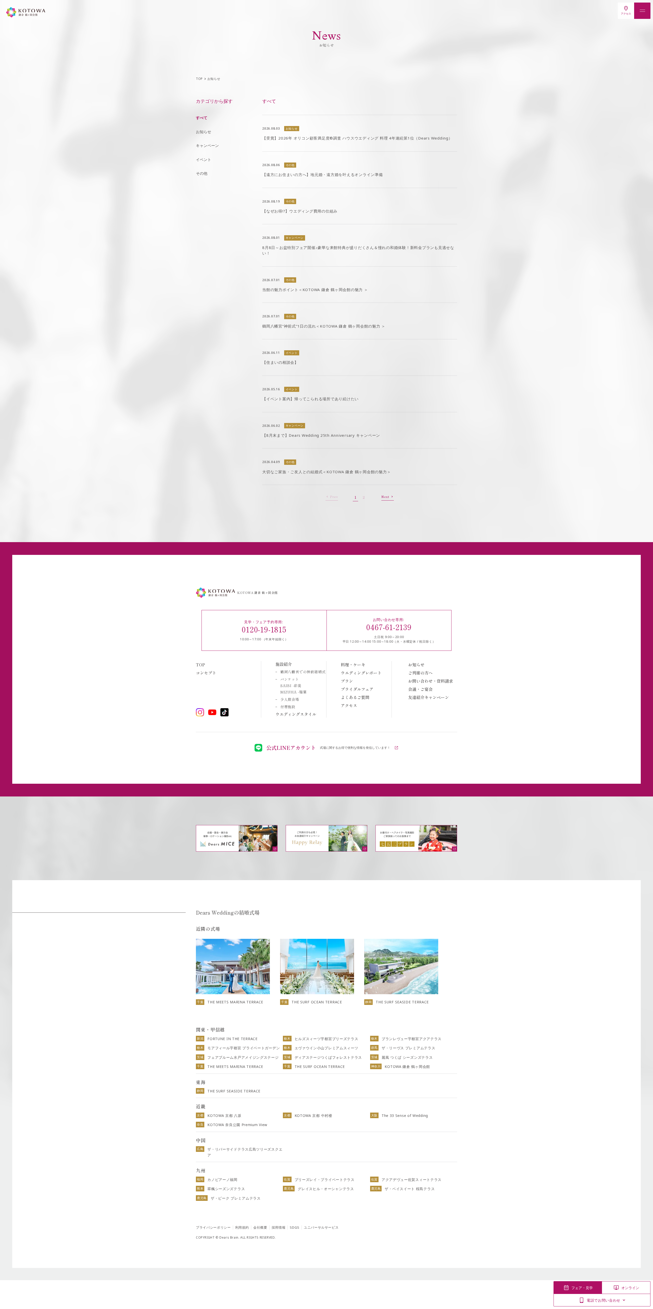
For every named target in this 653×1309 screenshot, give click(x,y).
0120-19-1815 (264, 629)
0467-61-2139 (389, 626)
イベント (203, 159)
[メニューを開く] (642, 11)
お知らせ (203, 131)
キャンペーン (207, 145)
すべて (201, 117)
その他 (201, 173)
